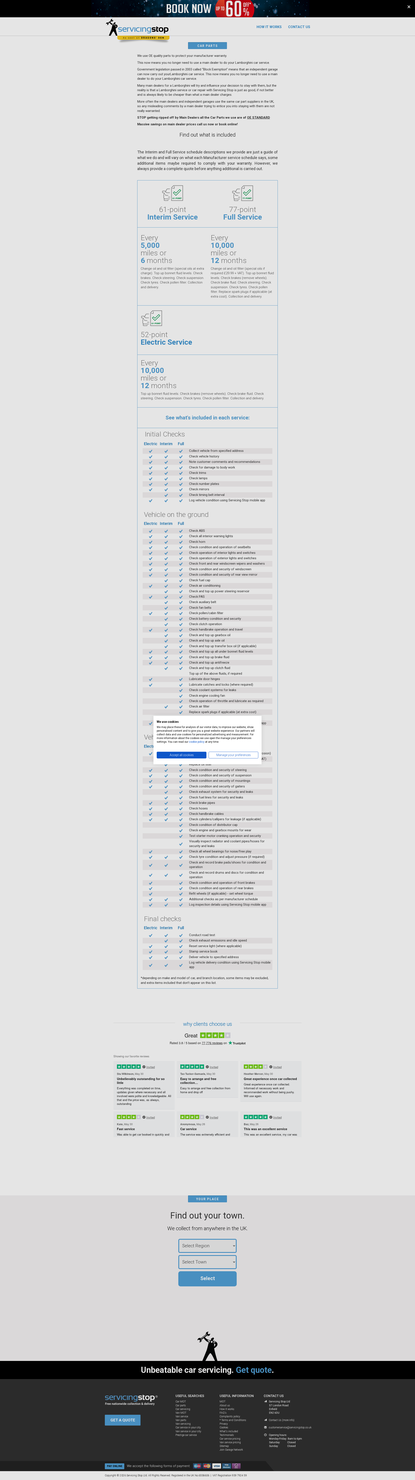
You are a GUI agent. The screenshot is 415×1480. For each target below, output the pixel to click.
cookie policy (196, 741)
